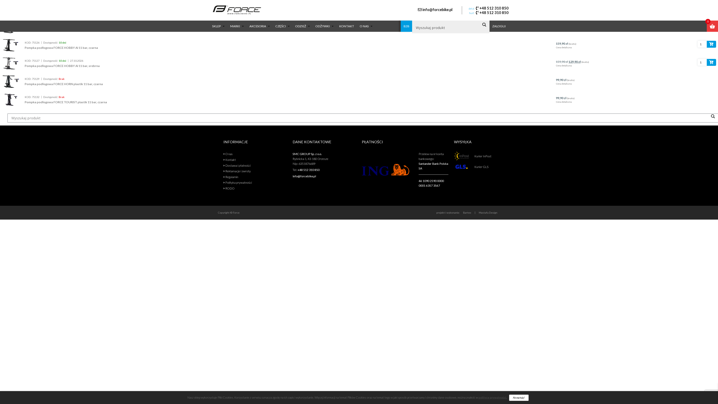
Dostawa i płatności (238, 165)
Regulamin (231, 177)
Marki (235, 26)
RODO (229, 188)
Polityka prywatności (238, 182)
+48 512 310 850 (494, 8)
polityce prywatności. (492, 397)
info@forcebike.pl (437, 9)
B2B (406, 26)
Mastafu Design (488, 212)
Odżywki (322, 26)
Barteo (467, 212)
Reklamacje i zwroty (238, 171)
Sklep (216, 26)
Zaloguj (499, 26)
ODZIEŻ (300, 26)
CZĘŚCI (280, 26)
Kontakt (346, 26)
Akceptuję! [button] (519, 397)
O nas (364, 26)
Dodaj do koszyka (711, 45)
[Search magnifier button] (485, 24)
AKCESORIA (257, 26)
